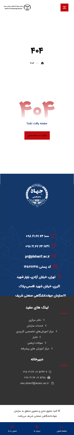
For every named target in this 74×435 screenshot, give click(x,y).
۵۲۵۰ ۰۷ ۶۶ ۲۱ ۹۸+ (35, 377)
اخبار (35, 337)
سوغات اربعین (35, 343)
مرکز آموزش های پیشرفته (35, 349)
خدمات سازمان (35, 326)
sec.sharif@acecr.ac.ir (35, 383)
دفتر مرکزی (35, 320)
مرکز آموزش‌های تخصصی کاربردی (35, 331)
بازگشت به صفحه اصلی (36, 135)
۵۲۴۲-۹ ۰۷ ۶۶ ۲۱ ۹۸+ (35, 372)
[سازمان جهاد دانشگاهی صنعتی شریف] (17, 7)
